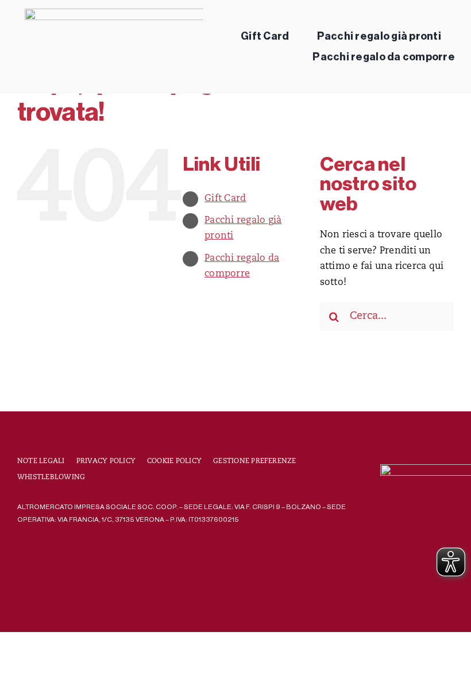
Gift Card (225, 198)
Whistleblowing (51, 477)
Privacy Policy (106, 461)
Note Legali (41, 461)
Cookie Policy (174, 461)
